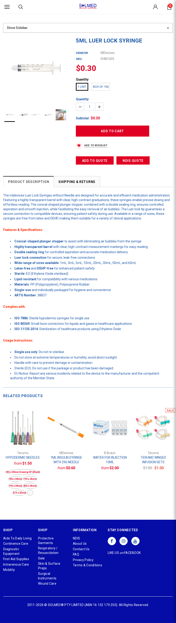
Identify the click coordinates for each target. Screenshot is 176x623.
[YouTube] (135, 541)
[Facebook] (112, 541)
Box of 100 (101, 86)
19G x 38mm (15, 486)
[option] (35, 69)
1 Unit (82, 86)
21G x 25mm (19, 492)
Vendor (82, 53)
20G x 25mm (30, 486)
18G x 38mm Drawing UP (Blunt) (23, 472)
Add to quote (94, 161)
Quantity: (82, 99)
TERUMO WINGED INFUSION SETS (153, 460)
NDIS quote (133, 161)
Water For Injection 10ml (110, 460)
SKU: (79, 59)
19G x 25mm (30, 479)
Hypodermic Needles (23, 457)
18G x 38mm (15, 479)
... (30, 492)
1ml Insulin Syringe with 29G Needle (66, 460)
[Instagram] (123, 541)
